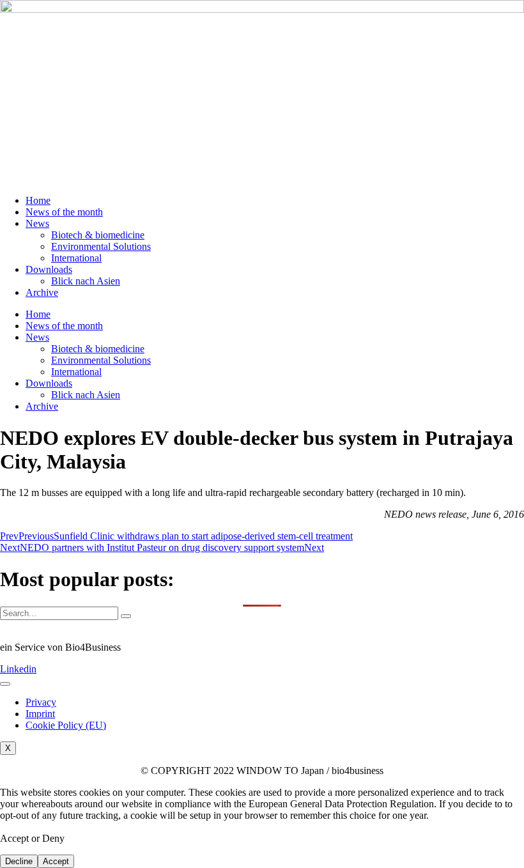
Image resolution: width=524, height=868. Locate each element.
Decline (19, 861)
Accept (56, 861)
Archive (42, 292)
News (37, 223)
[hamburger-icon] (5, 684)
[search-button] (126, 616)
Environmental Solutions (101, 246)
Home (38, 200)
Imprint (40, 713)
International (76, 257)
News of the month (64, 211)
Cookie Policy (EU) (66, 725)
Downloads (49, 269)
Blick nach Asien (85, 280)
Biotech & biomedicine (97, 234)
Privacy (41, 702)
